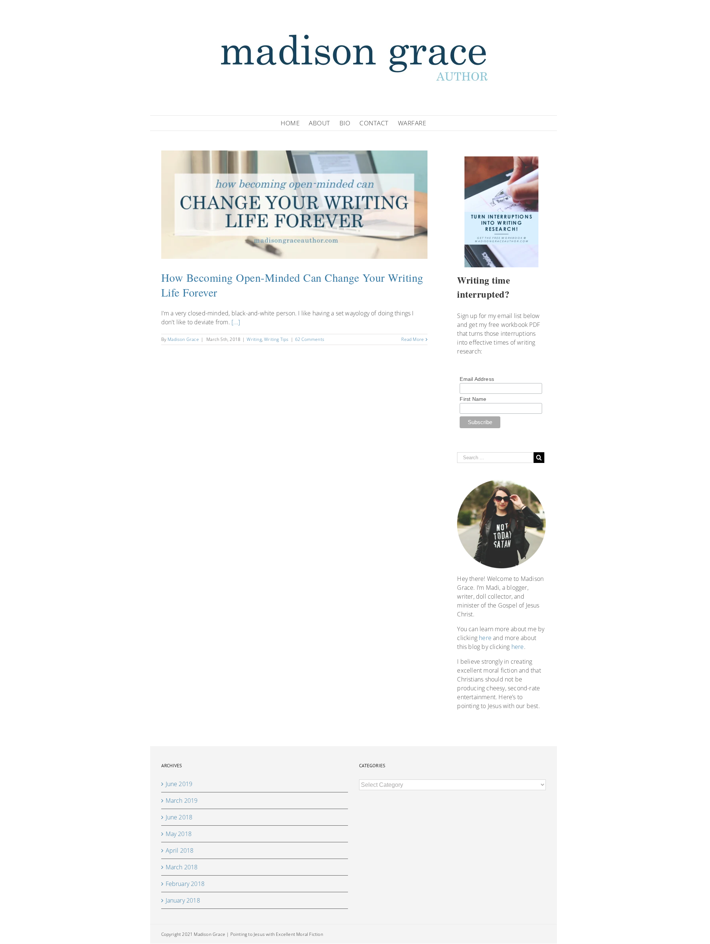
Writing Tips (276, 339)
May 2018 (179, 834)
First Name (473, 399)
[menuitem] (295, 123)
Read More (412, 339)
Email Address (477, 379)
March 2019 (182, 800)
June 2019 (179, 784)
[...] (235, 322)
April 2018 (180, 850)
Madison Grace (183, 339)
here (485, 638)
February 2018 (185, 884)
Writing (254, 339)
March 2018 (182, 867)
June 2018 (179, 817)
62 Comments (309, 339)
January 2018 (183, 900)
